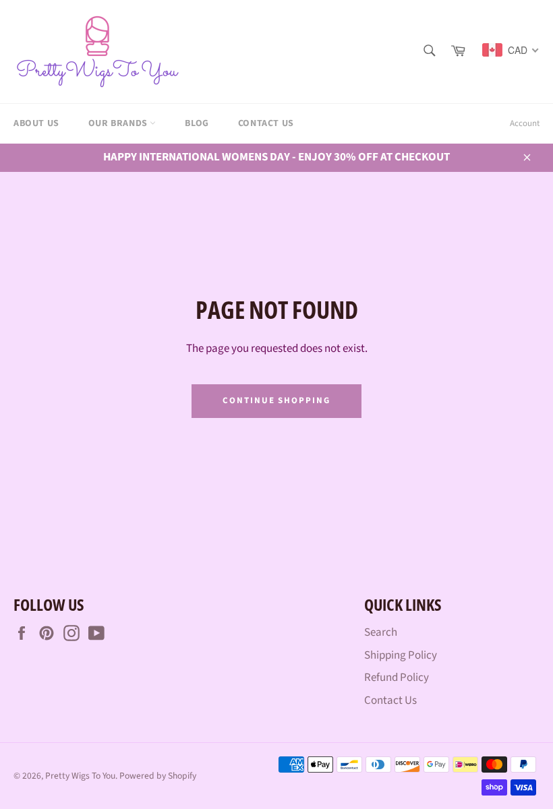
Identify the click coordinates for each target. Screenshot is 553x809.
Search (380, 632)
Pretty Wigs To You (80, 775)
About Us (36, 123)
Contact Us (266, 123)
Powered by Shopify (157, 775)
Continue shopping (276, 400)
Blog (196, 123)
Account (525, 123)
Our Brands (119, 123)
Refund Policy (396, 677)
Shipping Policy (400, 655)
